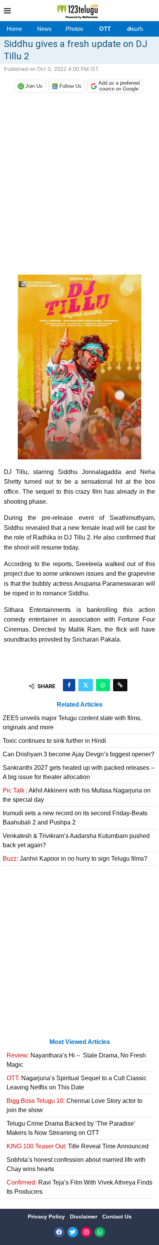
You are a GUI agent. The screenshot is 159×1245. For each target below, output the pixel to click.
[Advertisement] (79, 185)
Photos (74, 28)
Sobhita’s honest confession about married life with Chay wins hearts (76, 1164)
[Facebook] (59, 1232)
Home (14, 28)
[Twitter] (73, 1232)
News (44, 28)
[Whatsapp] (100, 1232)
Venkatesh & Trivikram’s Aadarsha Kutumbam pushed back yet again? (76, 840)
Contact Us (117, 1216)
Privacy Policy (47, 1216)
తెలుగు (135, 28)
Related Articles (80, 704)
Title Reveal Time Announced (78, 1146)
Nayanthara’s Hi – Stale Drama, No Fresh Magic (76, 1060)
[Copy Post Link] (120, 685)
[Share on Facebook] (69, 685)
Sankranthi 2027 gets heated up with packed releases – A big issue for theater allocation (78, 772)
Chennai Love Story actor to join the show (74, 1105)
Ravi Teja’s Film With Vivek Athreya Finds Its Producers (79, 1187)
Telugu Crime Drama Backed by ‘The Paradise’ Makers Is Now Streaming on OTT (71, 1128)
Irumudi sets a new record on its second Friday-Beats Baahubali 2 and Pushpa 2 (75, 818)
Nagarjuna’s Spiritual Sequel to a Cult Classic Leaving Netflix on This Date (77, 1083)
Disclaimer (84, 1216)
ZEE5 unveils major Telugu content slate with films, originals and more (72, 723)
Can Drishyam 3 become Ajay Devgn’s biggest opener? (78, 754)
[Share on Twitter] (85, 685)
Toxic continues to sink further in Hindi (54, 740)
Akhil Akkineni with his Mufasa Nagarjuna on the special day (77, 795)
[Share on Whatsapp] (103, 685)
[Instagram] (86, 1232)
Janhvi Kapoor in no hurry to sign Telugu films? (75, 858)
